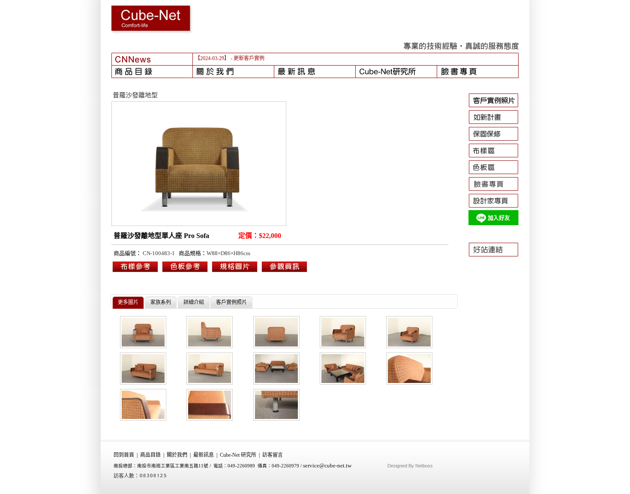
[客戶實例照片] (497, 107)
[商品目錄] (152, 71)
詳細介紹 (193, 302)
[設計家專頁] (497, 208)
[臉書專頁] (478, 71)
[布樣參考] (135, 271)
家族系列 (160, 302)
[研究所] (396, 71)
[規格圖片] (284, 271)
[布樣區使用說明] (497, 157)
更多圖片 (128, 302)
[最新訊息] (315, 71)
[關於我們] (233, 71)
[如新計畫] (497, 124)
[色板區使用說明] (497, 174)
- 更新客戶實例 (247, 58)
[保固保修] (497, 141)
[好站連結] (497, 260)
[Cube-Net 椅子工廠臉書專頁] (497, 191)
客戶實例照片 (231, 302)
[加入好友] (497, 224)
